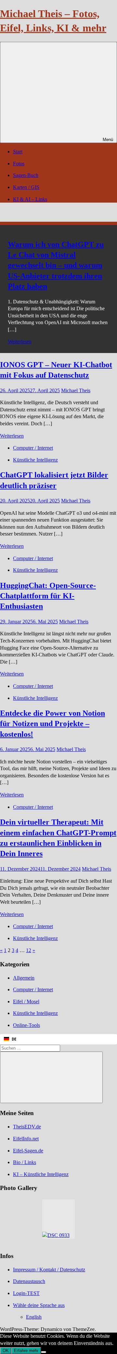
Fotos (18, 163)
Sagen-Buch (25, 175)
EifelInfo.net (26, 1138)
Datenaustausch (29, 1281)
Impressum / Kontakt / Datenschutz (49, 1269)
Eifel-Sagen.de (28, 1150)
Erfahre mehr (26, 1350)
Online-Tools (26, 1025)
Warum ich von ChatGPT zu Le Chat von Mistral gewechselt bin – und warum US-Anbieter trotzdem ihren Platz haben (56, 265)
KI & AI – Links (30, 199)
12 (28, 950)
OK (6, 1350)
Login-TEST (26, 1293)
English (34, 1317)
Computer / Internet (33, 448)
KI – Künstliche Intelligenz (41, 1174)
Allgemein (23, 978)
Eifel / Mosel (26, 1001)
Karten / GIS (26, 187)
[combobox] (58, 1039)
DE (14, 1039)
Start (17, 151)
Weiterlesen (20, 341)
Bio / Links (24, 1162)
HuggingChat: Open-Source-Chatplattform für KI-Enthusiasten (48, 596)
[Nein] (43, 1352)
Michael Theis (75, 390)
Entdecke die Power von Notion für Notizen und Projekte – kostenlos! (52, 723)
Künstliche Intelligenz (35, 460)
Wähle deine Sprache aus (39, 1305)
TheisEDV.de (27, 1126)
